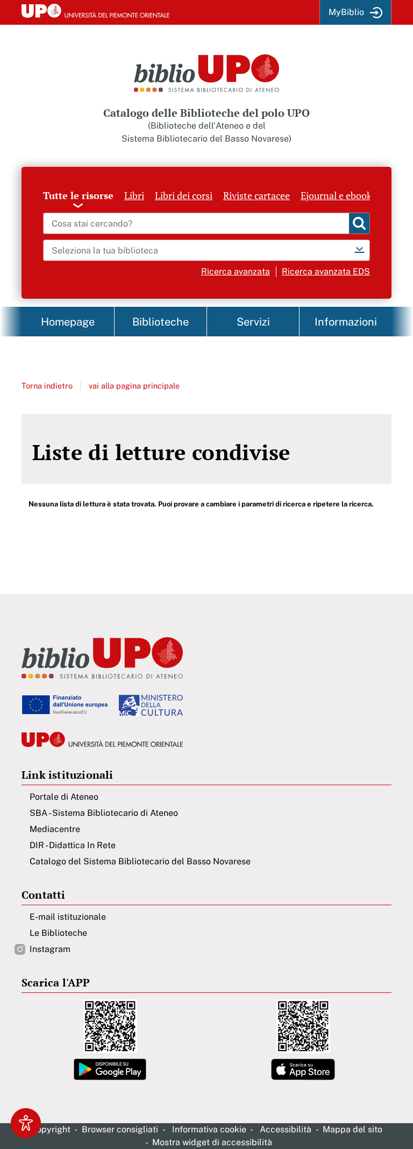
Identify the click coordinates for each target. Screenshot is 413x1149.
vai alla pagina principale (134, 385)
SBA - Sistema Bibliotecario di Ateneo (104, 813)
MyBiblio (346, 12)
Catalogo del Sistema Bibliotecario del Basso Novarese (140, 861)
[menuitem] (68, 321)
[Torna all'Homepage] (206, 73)
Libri (134, 195)
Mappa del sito (352, 1129)
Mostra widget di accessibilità (212, 1142)
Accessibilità (285, 1129)
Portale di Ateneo (64, 797)
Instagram (50, 949)
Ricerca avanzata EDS (326, 271)
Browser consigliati (120, 1129)
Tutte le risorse (78, 195)
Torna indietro (47, 385)
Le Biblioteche (58, 933)
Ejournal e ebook (336, 195)
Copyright (50, 1129)
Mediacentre (55, 829)
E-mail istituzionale (68, 917)
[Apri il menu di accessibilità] (26, 1123)
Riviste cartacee (256, 195)
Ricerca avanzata (235, 271)
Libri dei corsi (183, 195)
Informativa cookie (209, 1129)
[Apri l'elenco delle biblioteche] (359, 250)
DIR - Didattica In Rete (73, 845)
